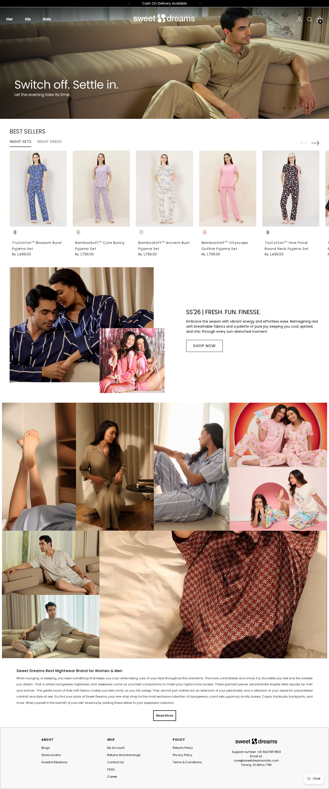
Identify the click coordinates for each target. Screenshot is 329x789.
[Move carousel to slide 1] (284, 108)
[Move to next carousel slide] (315, 143)
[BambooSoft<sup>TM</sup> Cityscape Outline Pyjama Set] (227, 189)
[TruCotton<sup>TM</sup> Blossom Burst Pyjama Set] (38, 189)
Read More (164, 715)
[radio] (15, 232)
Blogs (45, 748)
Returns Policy (183, 748)
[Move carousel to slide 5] (307, 108)
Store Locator (51, 755)
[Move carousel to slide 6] (313, 108)
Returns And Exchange (123, 755)
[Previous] (129, 3)
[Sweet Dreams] (164, 18)
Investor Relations (54, 762)
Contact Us (115, 762)
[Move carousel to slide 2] (290, 108)
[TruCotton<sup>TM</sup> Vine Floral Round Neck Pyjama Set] (290, 189)
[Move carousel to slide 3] (295, 108)
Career (112, 777)
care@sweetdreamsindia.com (256, 760)
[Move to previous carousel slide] (304, 143)
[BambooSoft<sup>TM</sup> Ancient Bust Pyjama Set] (164, 189)
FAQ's (111, 769)
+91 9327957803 (269, 752)
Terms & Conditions (187, 762)
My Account (116, 748)
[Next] (200, 3)
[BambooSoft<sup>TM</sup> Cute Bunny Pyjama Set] (101, 189)
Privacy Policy (182, 755)
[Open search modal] (308, 19)
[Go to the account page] (299, 19)
